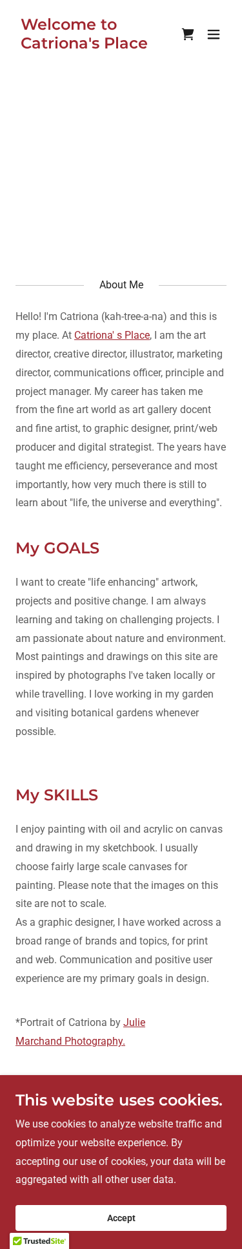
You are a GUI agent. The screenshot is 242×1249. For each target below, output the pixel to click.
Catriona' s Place (112, 335)
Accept (121, 1218)
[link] (89, 45)
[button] (214, 34)
